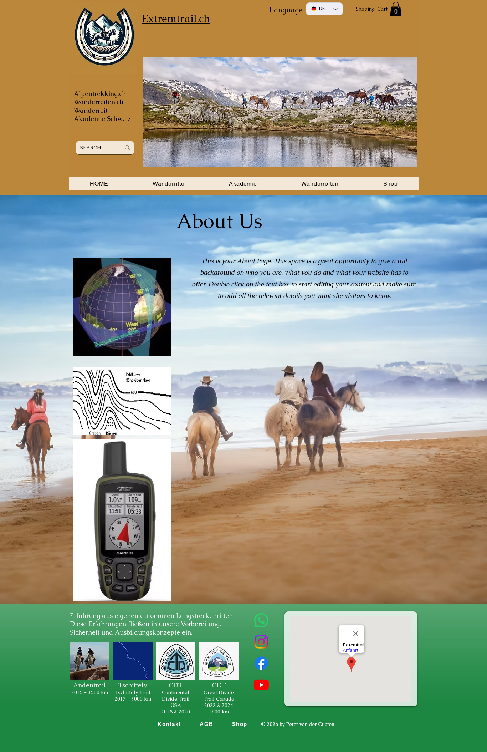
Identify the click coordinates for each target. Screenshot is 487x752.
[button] (396, 9)
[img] (89, 679)
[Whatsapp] (261, 620)
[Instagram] (261, 642)
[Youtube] (261, 684)
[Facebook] (261, 663)
